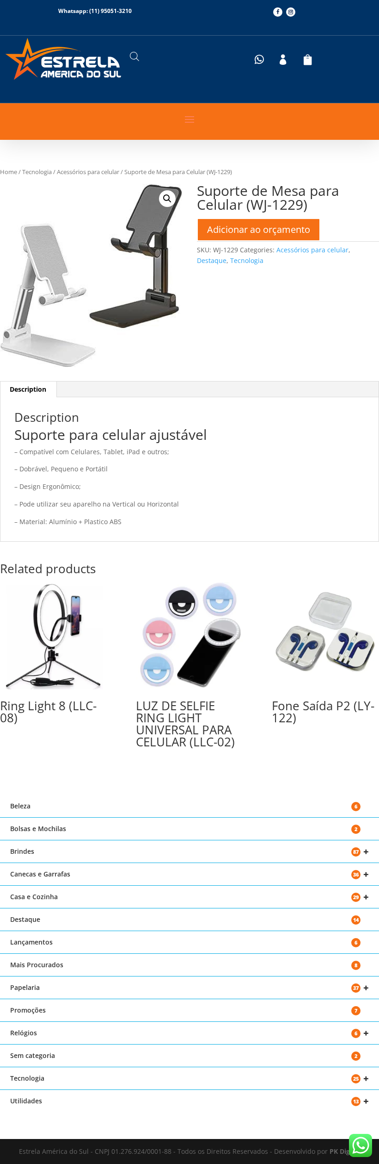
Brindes (189, 851)
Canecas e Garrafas (189, 874)
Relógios (189, 1033)
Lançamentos (183, 942)
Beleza (183, 805)
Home (8, 172)
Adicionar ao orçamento (258, 229)
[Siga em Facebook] (277, 12)
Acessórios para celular (88, 172)
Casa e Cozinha (189, 897)
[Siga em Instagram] (290, 12)
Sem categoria (183, 1055)
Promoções (183, 1010)
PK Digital (345, 1151)
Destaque (211, 260)
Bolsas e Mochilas (183, 828)
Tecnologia (37, 172)
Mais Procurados (183, 964)
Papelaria (189, 988)
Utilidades (189, 1101)
